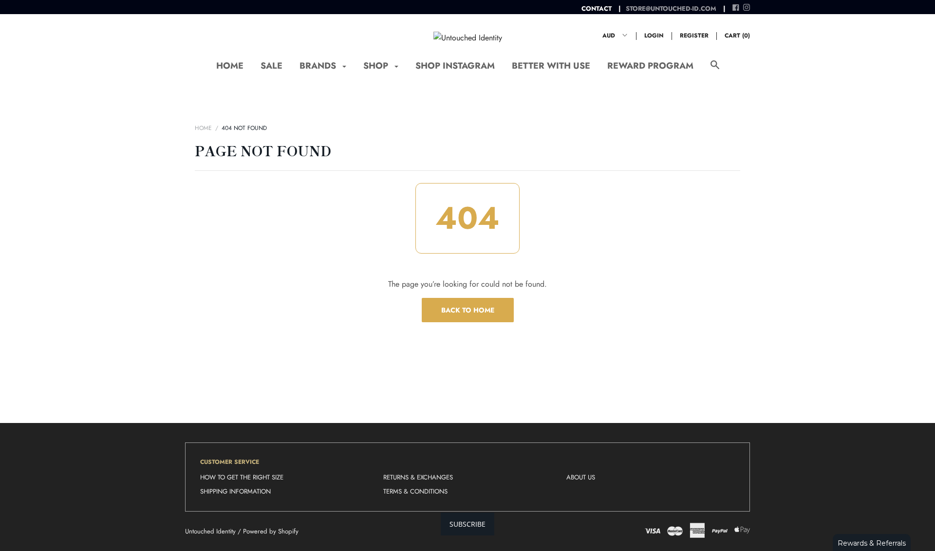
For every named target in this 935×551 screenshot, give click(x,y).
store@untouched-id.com (671, 8)
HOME (229, 65)
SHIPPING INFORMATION (235, 491)
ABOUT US (580, 477)
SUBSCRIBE (467, 524)
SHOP (377, 65)
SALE (271, 65)
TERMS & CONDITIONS (415, 491)
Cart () (737, 35)
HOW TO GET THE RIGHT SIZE (241, 477)
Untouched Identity (210, 531)
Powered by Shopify (271, 531)
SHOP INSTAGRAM (455, 65)
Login (654, 35)
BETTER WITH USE (551, 65)
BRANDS (318, 65)
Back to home (467, 310)
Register (694, 35)
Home (203, 128)
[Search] (715, 70)
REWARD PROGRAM (650, 65)
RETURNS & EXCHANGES (418, 477)
